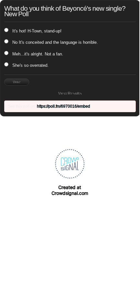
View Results (70, 93)
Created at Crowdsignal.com (70, 190)
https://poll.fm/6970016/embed (63, 106)
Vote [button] (17, 82)
